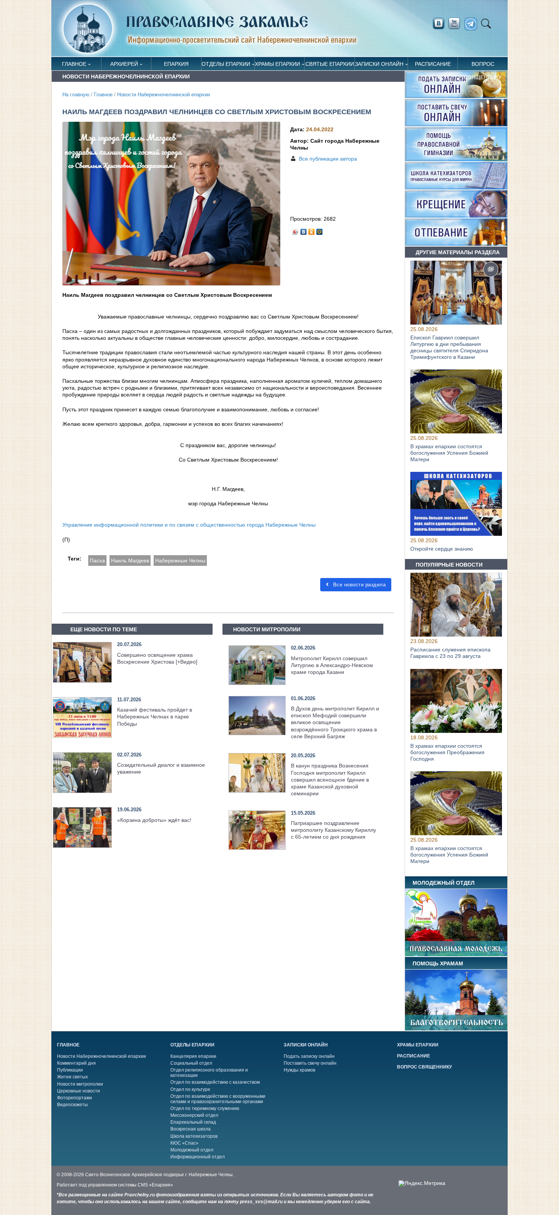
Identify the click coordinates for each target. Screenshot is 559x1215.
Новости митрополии (80, 1084)
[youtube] (456, 23)
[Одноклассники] (312, 230)
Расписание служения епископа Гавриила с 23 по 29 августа (450, 653)
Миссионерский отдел (194, 1115)
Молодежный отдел (191, 1150)
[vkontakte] (438, 23)
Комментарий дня (76, 1063)
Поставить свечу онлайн (310, 1063)
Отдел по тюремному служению (204, 1108)
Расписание (433, 64)
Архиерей (124, 64)
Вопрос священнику (483, 65)
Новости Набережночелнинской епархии (163, 94)
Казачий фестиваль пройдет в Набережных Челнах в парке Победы (154, 716)
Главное (74, 64)
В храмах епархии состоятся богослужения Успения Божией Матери (449, 452)
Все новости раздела (358, 585)
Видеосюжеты (72, 1104)
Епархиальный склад (193, 1122)
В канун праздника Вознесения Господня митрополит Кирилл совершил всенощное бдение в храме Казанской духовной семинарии (330, 779)
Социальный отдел (191, 1063)
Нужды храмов (299, 1070)
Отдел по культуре (190, 1089)
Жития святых (72, 1077)
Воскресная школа (190, 1129)
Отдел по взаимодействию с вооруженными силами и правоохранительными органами (217, 1099)
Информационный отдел (197, 1156)
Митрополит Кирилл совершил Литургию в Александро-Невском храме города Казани (332, 665)
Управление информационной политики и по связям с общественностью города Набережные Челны (189, 525)
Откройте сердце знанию (441, 549)
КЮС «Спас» (184, 1143)
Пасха (97, 560)
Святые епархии (329, 64)
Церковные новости (78, 1091)
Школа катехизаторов (194, 1136)
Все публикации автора (328, 159)
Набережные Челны (180, 560)
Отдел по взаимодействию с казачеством (215, 1082)
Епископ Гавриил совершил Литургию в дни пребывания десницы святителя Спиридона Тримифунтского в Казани (449, 347)
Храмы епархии (277, 64)
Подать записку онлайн (309, 1056)
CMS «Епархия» (155, 1185)
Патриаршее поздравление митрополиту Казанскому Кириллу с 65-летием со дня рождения (333, 830)
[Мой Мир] (320, 230)
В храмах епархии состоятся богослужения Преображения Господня (447, 752)
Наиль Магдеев (130, 560)
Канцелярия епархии (193, 1056)
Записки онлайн (379, 64)
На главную (75, 94)
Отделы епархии (226, 64)
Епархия (176, 64)
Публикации (70, 1070)
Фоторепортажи (74, 1097)
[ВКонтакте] (304, 230)
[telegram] (472, 24)
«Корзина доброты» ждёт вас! (154, 820)
